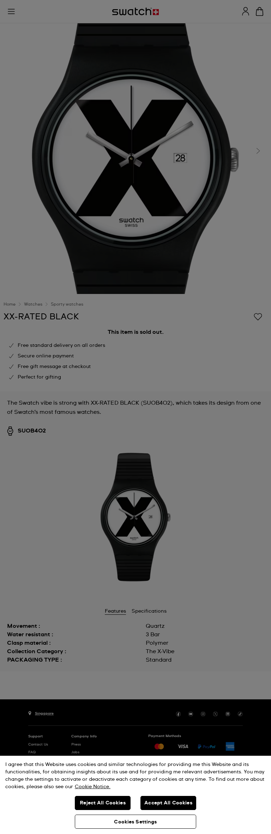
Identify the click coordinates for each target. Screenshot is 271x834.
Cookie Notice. (92, 786)
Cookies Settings (135, 822)
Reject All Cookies (103, 803)
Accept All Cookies (168, 803)
